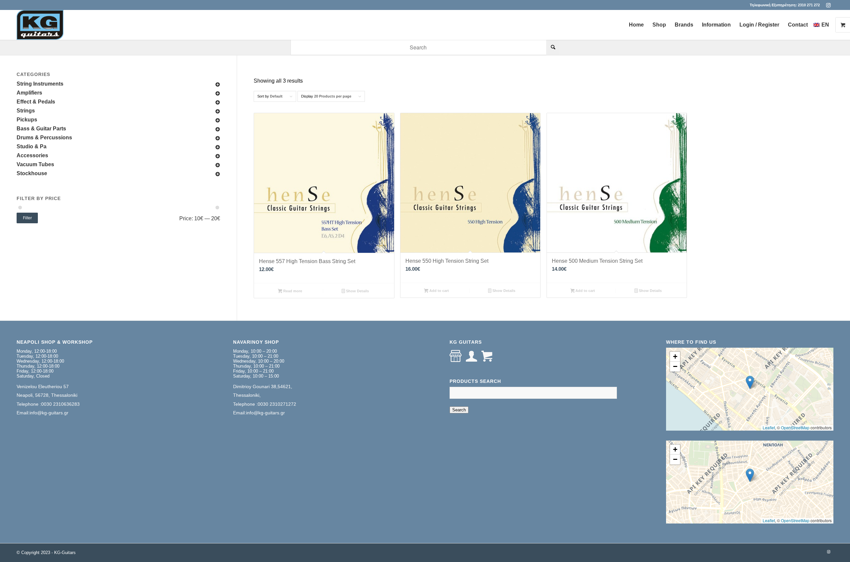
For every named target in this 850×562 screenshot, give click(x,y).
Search (459, 409)
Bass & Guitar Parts (41, 128)
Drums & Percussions (44, 137)
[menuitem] (636, 25)
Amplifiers (29, 93)
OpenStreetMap (795, 427)
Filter (27, 218)
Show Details (357, 291)
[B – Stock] (40, 25)
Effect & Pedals (36, 102)
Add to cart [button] (438, 291)
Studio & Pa (31, 146)
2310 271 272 (809, 5)
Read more (292, 291)
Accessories (32, 155)
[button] (750, 382)
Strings (26, 110)
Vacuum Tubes (35, 164)
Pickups (27, 119)
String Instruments (40, 84)
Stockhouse (32, 173)
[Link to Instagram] (828, 5)
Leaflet (769, 427)
